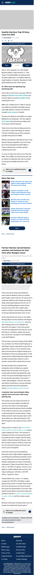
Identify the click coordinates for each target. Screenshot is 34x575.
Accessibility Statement (24, 556)
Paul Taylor (7, 260)
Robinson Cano (13, 95)
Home (3, 233)
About (3, 540)
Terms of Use (5, 553)
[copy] (12, 41)
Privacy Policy (20, 550)
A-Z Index (4, 559)
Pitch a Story (5, 550)
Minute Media (10, 563)
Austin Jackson (12, 112)
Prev (6, 65)
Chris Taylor (6, 121)
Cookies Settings (21, 559)
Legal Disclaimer (6, 556)
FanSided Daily (21, 547)
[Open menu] (3, 3)
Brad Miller (21, 98)
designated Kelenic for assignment (13, 322)
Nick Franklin (23, 95)
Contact (4, 544)
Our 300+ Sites (21, 544)
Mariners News (10, 233)
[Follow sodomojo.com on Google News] (30, 170)
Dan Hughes (7, 37)
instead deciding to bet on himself (18, 388)
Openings (19, 540)
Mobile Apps (5, 547)
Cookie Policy (20, 553)
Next (27, 65)
